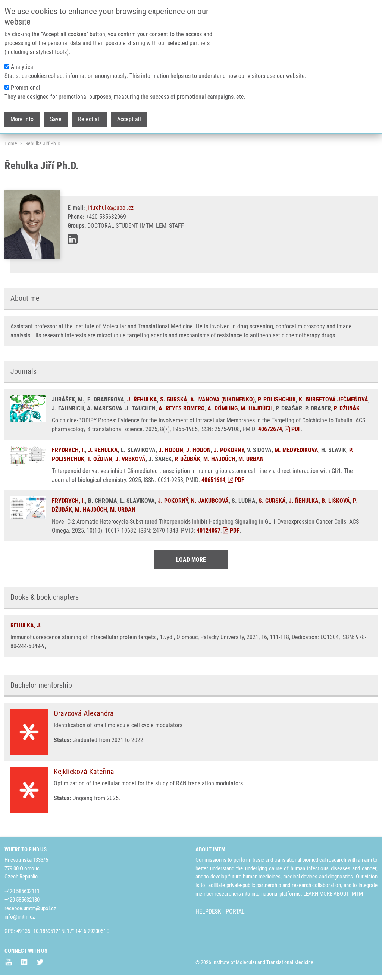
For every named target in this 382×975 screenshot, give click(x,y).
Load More (191, 559)
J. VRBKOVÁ (130, 459)
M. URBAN (251, 459)
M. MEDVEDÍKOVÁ (296, 450)
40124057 (208, 530)
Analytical (23, 66)
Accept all (129, 119)
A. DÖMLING (222, 408)
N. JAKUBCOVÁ (210, 500)
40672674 (270, 429)
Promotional (25, 87)
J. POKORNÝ (229, 450)
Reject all (89, 119)
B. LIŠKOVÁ (336, 500)
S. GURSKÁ (173, 399)
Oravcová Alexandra (84, 713)
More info (22, 119)
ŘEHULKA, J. (26, 625)
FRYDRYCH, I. (68, 450)
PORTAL (235, 911)
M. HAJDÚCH (257, 408)
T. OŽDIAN (99, 459)
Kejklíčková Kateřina (84, 771)
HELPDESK (208, 911)
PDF (295, 429)
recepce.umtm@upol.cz (30, 908)
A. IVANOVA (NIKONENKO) (222, 399)
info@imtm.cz (19, 917)
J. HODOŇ (171, 450)
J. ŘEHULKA (142, 399)
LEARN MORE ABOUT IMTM (333, 893)
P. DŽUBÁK (347, 408)
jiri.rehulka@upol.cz (110, 207)
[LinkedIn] (73, 239)
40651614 (213, 479)
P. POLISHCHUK (277, 399)
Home (10, 143)
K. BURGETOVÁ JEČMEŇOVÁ (333, 399)
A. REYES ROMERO (181, 408)
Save (56, 119)
